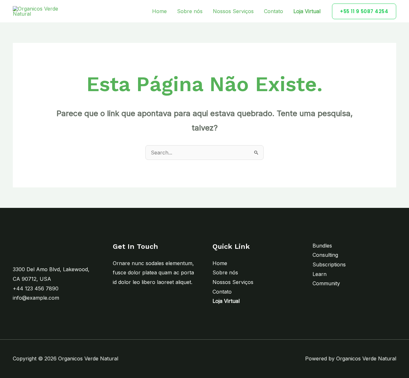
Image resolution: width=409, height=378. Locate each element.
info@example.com (36, 298)
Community (326, 283)
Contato (273, 11)
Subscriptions (329, 264)
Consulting (325, 255)
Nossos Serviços (233, 11)
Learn (320, 274)
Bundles (322, 245)
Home (159, 11)
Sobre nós (190, 11)
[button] (364, 11)
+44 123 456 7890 (35, 288)
